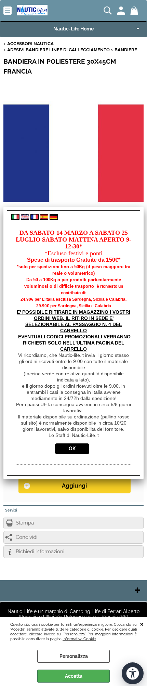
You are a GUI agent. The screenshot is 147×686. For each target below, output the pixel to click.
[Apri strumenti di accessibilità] (133, 673)
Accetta (73, 676)
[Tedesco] (53, 218)
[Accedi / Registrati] (122, 10)
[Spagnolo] (44, 218)
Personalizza (73, 656)
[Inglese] (25, 218)
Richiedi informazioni (40, 551)
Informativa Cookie (79, 638)
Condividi (26, 537)
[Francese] (34, 218)
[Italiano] (15, 218)
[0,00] (135, 10)
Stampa (25, 523)
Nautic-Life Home (73, 28)
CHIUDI (142, 623)
